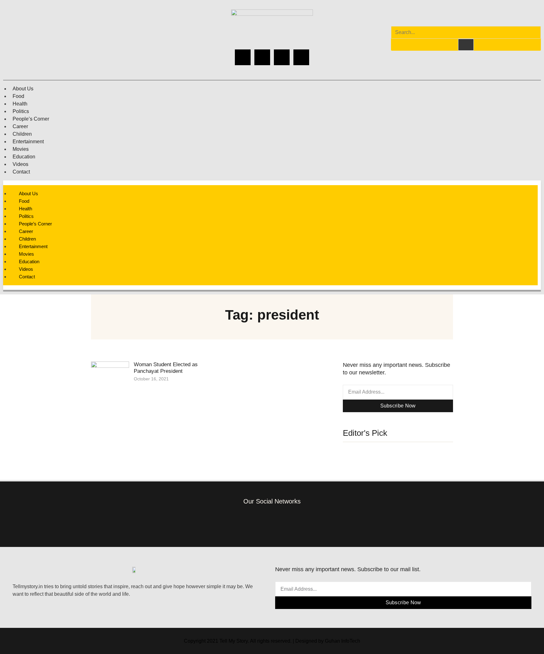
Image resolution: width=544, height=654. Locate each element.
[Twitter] (282, 57)
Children (22, 134)
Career (20, 126)
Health (20, 103)
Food (18, 96)
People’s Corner (31, 119)
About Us (23, 88)
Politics (21, 111)
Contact (21, 171)
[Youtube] (301, 57)
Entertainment (28, 141)
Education (24, 156)
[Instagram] (262, 57)
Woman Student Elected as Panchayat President (166, 367)
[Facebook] (243, 57)
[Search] (466, 45)
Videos (20, 164)
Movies (21, 149)
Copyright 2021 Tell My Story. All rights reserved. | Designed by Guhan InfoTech (272, 641)
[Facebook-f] (235, 521)
